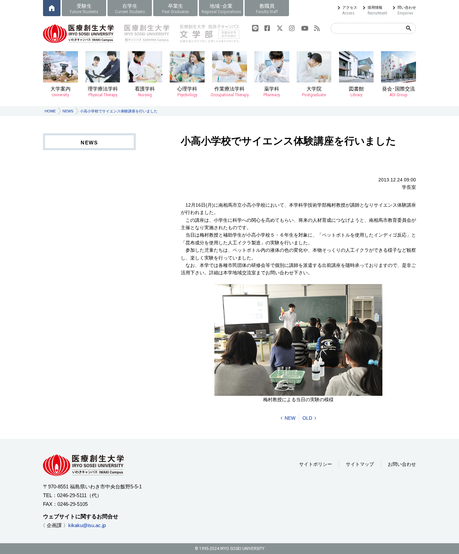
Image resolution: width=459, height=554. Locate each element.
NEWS (67, 111)
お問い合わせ (402, 464)
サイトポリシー (315, 464)
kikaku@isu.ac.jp (87, 525)
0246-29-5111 (72, 495)
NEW (290, 418)
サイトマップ (360, 464)
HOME (50, 111)
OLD (307, 418)
